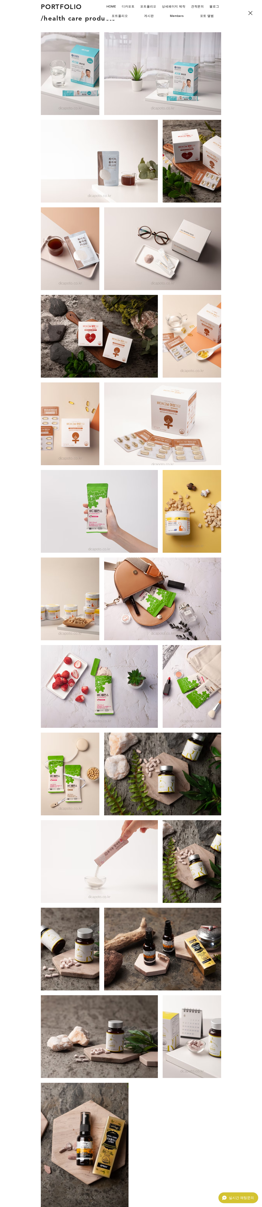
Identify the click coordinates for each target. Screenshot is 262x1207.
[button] (148, 7)
